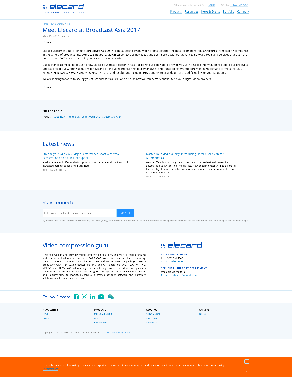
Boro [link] (96, 318)
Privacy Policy (123, 332)
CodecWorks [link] (100, 322)
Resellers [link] (202, 313)
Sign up (125, 213)
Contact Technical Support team (179, 275)
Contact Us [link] (151, 322)
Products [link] (176, 11)
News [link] (45, 313)
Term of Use (109, 332)
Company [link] (243, 11)
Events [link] (67, 23)
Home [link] (45, 23)
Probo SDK (74, 116)
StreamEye (60, 116)
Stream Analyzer (111, 116)
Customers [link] (151, 318)
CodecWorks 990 (91, 116)
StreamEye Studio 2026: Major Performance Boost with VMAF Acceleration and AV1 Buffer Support (81, 156)
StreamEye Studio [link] (103, 313)
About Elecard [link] (153, 313)
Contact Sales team (172, 261)
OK (245, 371)
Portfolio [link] (228, 11)
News (62, 169)
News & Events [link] (210, 11)
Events (64, 36)
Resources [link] (191, 11)
